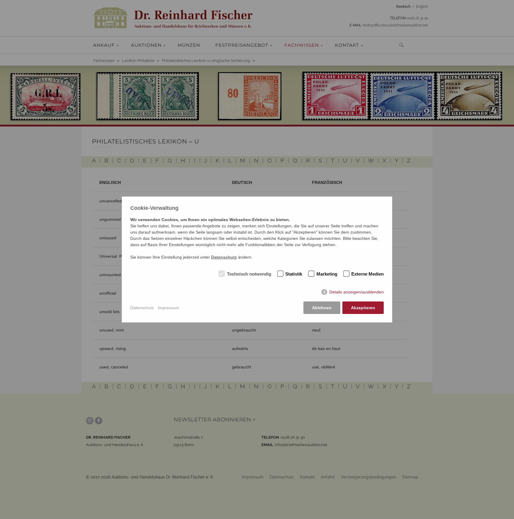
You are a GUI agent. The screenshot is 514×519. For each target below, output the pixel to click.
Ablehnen (322, 307)
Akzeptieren (363, 307)
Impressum (168, 307)
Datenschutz (142, 307)
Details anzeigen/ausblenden (356, 292)
